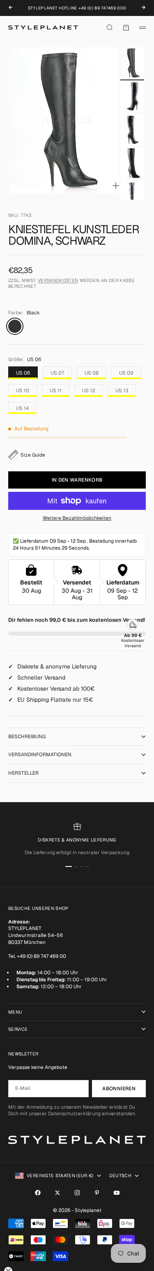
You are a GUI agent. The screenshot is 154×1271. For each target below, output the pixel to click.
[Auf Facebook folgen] (37, 1192)
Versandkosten (58, 280)
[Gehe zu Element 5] (132, 196)
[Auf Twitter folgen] (57, 1192)
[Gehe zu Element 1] (132, 63)
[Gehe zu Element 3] (132, 129)
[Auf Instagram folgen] (77, 1192)
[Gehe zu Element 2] (132, 96)
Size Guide (33, 455)
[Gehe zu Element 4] (132, 163)
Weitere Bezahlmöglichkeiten (77, 518)
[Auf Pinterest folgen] (97, 1192)
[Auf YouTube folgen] (116, 1192)
